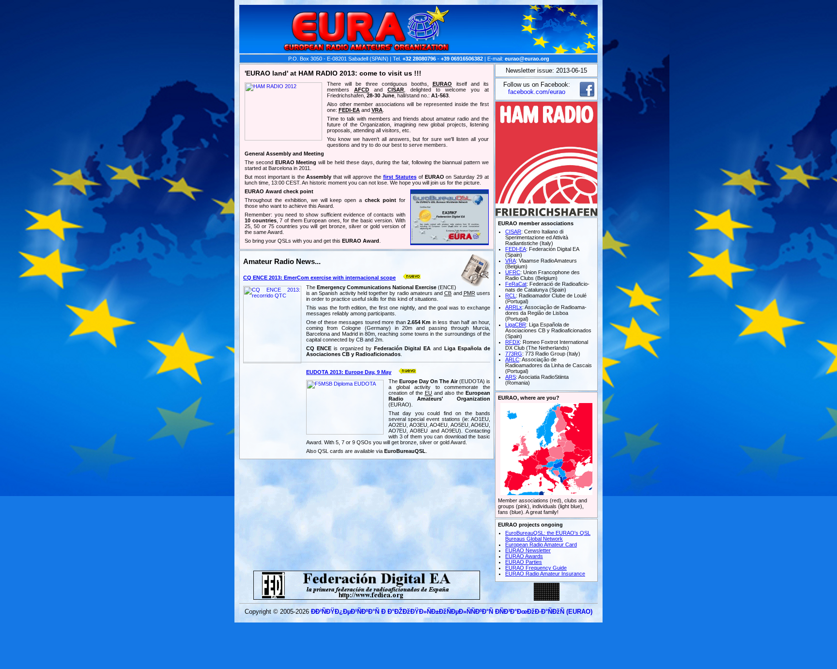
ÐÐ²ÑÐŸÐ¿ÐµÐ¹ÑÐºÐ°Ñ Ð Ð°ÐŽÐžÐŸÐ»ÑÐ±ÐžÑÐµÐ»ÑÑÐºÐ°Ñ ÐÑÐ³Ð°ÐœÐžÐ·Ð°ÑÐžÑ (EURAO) (451, 611)
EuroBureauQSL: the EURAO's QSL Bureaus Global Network (547, 536)
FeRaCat (516, 284)
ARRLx (513, 307)
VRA (510, 261)
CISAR (513, 231)
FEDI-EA (515, 249)
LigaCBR (515, 324)
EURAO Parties (523, 562)
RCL (510, 295)
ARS (510, 377)
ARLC (512, 359)
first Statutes (400, 177)
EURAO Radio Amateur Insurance (545, 573)
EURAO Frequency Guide (536, 568)
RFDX (512, 342)
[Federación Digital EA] (366, 597)
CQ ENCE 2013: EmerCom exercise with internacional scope (319, 277)
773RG (513, 354)
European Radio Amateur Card (541, 544)
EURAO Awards (524, 556)
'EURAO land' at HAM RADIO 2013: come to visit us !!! (333, 73)
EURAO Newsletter (528, 550)
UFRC (512, 272)
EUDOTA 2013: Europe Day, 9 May (348, 372)
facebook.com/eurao (536, 91)
